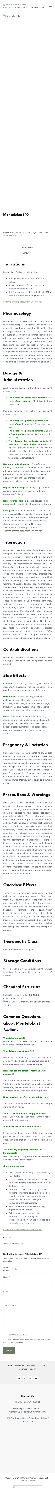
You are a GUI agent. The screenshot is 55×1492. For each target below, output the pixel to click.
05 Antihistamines (25, 233)
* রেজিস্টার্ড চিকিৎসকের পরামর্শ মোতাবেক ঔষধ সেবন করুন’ (22, 302)
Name (6, 1277)
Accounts (42, 1365)
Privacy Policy (21, 1335)
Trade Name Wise (17, 235)
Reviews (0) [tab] (27, 253)
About (33, 1369)
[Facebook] (19, 1378)
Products (19, 1365)
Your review (9, 1305)
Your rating (6, 1269)
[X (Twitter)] (24, 1378)
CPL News (31, 1365)
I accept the (17, 1335)
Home (10, 1365)
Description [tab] (27, 247)
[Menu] (50, 6)
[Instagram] (30, 1378)
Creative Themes (27, 1480)
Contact (23, 1369)
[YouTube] (36, 1378)
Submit (9, 1350)
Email (6, 1291)
